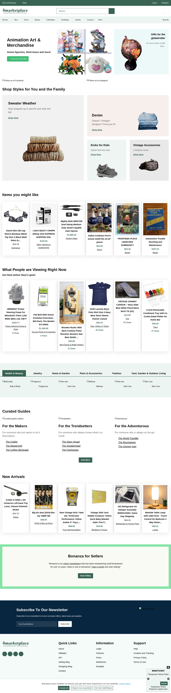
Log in (154, 3)
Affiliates (62, 653)
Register (165, 3)
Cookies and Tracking (144, 653)
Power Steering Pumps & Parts (15, 327)
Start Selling (85, 576)
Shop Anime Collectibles (19, 59)
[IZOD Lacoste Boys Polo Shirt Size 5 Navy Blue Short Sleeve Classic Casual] (99, 315)
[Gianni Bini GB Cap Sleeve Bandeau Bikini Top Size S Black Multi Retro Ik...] (15, 228)
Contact (62, 671)
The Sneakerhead (71, 446)
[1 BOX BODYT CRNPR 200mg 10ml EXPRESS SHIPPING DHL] (43, 228)
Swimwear (15, 248)
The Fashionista (70, 450)
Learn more (124, 684)
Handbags (65, 20)
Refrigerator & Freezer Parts (127, 524)
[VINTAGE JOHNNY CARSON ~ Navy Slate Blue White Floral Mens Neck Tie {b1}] (127, 315)
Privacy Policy (140, 657)
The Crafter (12, 441)
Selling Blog (64, 662)
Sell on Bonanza (9, 3)
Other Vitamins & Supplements (44, 246)
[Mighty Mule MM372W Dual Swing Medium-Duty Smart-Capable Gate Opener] (71, 228)
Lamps (155, 530)
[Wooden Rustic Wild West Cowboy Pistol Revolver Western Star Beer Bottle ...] (71, 315)
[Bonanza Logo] (15, 11)
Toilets (15, 517)
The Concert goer (127, 446)
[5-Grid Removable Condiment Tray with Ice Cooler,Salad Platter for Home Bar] (155, 315)
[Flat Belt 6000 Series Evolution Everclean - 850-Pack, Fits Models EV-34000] (43, 315)
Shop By (166, 20)
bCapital (100, 666)
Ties (127, 319)
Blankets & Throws (99, 530)
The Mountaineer (127, 442)
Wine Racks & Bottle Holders (72, 345)
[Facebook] (4, 654)
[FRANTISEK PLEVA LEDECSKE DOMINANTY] (127, 228)
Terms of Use (140, 662)
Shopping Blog (65, 666)
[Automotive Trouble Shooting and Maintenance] (155, 228)
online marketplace (72, 563)
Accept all (63, 688)
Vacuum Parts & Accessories (43, 332)
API (60, 657)
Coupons (90, 20)
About (61, 649)
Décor (99, 250)
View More (85, 460)
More (100, 20)
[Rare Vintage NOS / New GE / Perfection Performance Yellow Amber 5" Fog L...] (71, 508)
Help (24, 3)
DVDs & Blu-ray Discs (44, 523)
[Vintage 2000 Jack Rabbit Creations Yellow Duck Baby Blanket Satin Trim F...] (99, 508)
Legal (98, 649)
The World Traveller (128, 438)
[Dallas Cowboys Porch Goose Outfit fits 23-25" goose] (99, 228)
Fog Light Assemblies (71, 530)
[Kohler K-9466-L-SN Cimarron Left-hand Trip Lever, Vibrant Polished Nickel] (15, 508)
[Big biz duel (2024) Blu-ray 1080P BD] (43, 508)
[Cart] (166, 10)
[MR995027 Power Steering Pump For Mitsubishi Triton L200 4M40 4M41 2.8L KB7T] (15, 315)
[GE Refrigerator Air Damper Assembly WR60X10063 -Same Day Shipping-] (127, 508)
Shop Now (13, 118)
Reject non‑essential (81, 688)
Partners (100, 653)
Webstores (101, 662)
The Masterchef (14, 446)
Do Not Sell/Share (103, 688)
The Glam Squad (71, 441)
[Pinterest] (15, 654)
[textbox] (82, 11)
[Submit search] (112, 11)
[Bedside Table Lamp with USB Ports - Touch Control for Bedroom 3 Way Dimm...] (155, 508)
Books (127, 253)
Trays (155, 327)
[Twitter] (10, 654)
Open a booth (98, 567)
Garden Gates (71, 238)
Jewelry (78, 20)
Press (98, 657)
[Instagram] (21, 654)
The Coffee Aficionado (17, 450)
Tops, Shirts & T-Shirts (99, 326)
